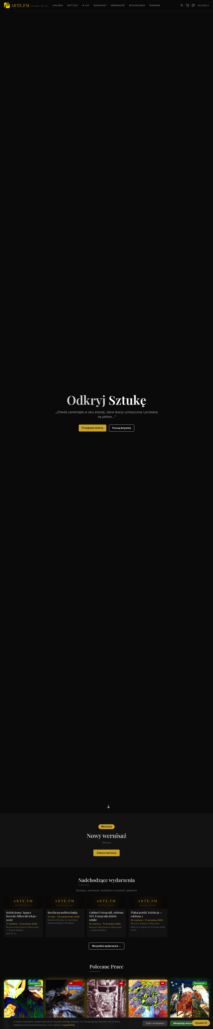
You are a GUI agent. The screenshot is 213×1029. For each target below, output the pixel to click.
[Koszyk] (187, 5)
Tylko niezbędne (155, 1023)
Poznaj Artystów (121, 428)
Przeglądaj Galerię (92, 428)
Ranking (154, 5)
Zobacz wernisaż (106, 853)
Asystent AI (201, 1023)
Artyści (72, 5)
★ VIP (85, 5)
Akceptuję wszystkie (185, 1023)
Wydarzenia (137, 5)
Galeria (58, 5)
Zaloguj (203, 5)
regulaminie (69, 1025)
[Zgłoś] (193, 5)
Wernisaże (118, 5)
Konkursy (100, 5)
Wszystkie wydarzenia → (106, 946)
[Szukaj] (181, 5)
